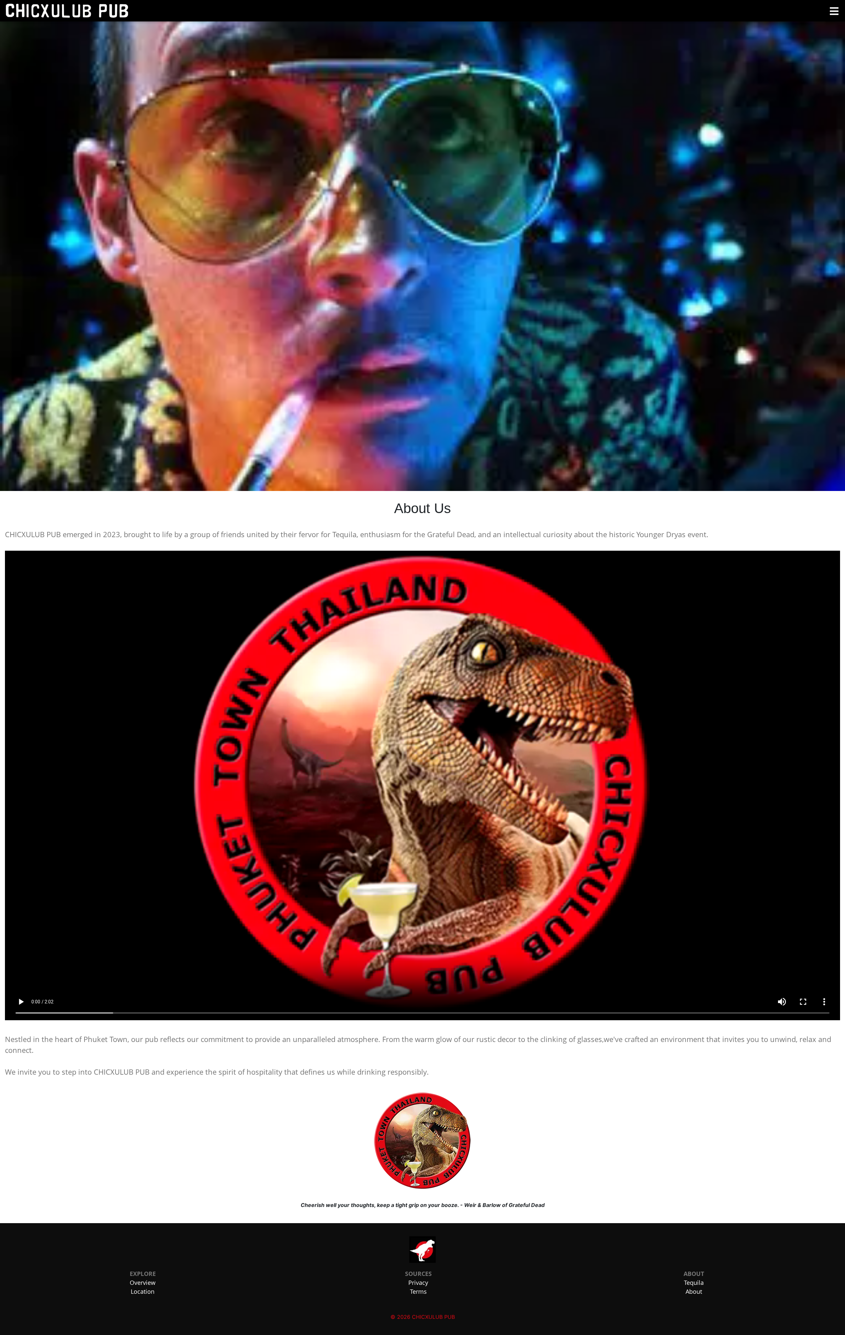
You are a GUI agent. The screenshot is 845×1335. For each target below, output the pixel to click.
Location (142, 1291)
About (694, 1291)
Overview (142, 1282)
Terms (418, 1291)
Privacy (418, 1282)
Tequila (694, 1282)
